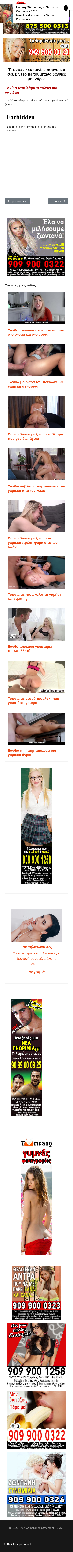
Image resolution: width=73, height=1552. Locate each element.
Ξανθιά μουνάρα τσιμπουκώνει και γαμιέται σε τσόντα (36, 384)
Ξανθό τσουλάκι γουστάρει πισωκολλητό (30, 649)
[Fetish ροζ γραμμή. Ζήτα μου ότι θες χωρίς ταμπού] (36, 1355)
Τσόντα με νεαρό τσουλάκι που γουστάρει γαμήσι (33, 701)
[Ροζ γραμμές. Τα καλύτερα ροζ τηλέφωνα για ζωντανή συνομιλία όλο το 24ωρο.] (36, 925)
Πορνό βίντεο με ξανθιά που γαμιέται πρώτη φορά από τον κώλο (33, 542)
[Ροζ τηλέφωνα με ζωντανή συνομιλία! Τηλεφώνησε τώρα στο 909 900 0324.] (36, 1484)
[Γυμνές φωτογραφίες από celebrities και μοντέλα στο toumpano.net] (36, 1196)
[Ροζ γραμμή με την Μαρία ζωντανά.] (36, 1293)
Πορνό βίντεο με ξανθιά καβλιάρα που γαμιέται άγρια (35, 436)
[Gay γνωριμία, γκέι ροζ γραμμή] (36, 1057)
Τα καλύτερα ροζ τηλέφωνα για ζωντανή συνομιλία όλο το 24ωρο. (36, 958)
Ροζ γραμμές (36, 972)
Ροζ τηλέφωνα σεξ (36, 947)
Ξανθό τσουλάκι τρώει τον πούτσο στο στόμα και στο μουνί (36, 332)
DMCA (60, 1527)
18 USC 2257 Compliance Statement (31, 1527)
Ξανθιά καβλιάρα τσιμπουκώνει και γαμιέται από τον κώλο (36, 488)
